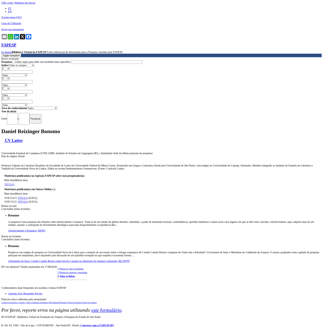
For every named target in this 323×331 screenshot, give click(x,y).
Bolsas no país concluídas (71, 268)
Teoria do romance (89, 302)
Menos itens (21, 180)
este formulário (106, 310)
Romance (64, 302)
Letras (4, 302)
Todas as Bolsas (67, 276)
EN (10, 11)
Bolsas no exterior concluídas (73, 272)
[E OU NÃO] (5, 68)
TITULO (9, 184)
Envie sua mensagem (12, 29)
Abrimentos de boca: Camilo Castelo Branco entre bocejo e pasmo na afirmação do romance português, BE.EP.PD (69, 261)
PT (9, 8)
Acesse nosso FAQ (11, 17)
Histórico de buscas (25, 2)
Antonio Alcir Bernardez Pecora (25, 293)
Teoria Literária (75, 302)
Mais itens (9, 180)
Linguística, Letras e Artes (19, 302)
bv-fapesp (6, 52)
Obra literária (54, 302)
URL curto (7, 2)
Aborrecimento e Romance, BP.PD (26, 230)
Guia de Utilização (11, 23)
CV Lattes (13, 140)
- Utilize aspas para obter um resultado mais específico (36, 61)
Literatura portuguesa (40, 302)
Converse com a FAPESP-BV (97, 325)
